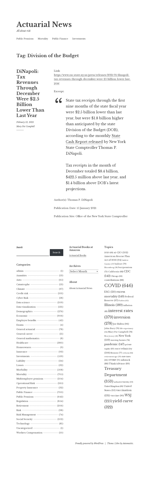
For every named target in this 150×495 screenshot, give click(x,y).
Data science (23, 302)
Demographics (24, 311)
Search (56, 252)
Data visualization (26, 307)
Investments (79, 38)
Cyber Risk (22, 298)
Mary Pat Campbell (25, 126)
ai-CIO (121, 252)
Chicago (116, 276)
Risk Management (26, 414)
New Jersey (111, 336)
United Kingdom (113, 386)
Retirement (22, 405)
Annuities (21, 275)
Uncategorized (24, 428)
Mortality (43, 38)
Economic (22, 316)
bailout (120, 264)
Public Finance (60, 38)
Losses (20, 365)
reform (128, 353)
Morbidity (22, 369)
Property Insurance (27, 387)
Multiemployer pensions (29, 378)
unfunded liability (123, 382)
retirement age (112, 357)
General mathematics (27, 338)
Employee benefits (26, 320)
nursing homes (120, 340)
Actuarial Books (77, 255)
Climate (20, 289)
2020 (108, 252)
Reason (116, 353)
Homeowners (23, 347)
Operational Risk (25, 383)
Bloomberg (111, 267)
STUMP (114, 360)
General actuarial (25, 329)
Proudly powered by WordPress (89, 443)
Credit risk (22, 293)
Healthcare (22, 342)
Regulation (22, 401)
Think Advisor (119, 363)
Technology (23, 423)
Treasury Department (115, 375)
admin (19, 271)
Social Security (24, 419)
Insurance (21, 351)
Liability (20, 361)
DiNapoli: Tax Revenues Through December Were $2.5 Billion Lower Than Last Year (30, 93)
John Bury (111, 328)
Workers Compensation (29, 432)
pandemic (114, 344)
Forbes (124, 301)
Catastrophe (23, 284)
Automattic (128, 443)
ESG (110, 291)
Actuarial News (44, 24)
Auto (19, 280)
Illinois (113, 305)
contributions (114, 280)
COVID (118, 285)
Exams (20, 325)
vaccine (117, 395)
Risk (18, 410)
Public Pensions (25, 38)
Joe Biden (121, 324)
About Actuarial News (80, 288)
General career (24, 334)
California (115, 271)
